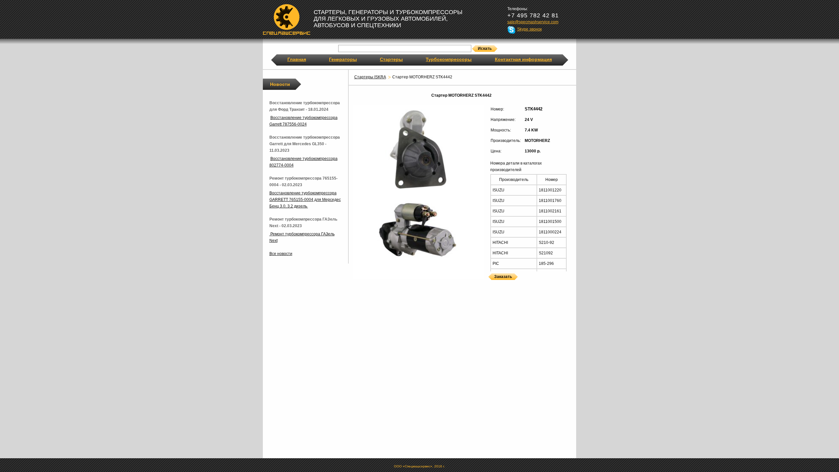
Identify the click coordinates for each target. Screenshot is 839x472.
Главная (296, 59)
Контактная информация (523, 59)
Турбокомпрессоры (449, 59)
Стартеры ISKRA (370, 77)
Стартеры (391, 59)
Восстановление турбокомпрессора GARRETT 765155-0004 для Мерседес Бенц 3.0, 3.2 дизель (305, 199)
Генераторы (343, 59)
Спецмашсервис (286, 19)
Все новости (280, 253)
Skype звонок (529, 29)
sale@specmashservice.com (532, 22)
